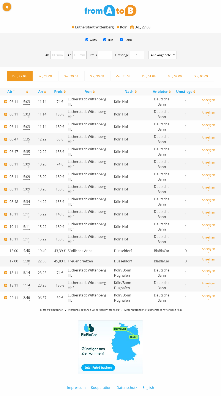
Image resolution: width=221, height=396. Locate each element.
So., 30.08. (97, 76)
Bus (110, 40)
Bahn (128, 40)
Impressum (76, 387)
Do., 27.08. (19, 76)
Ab (47, 55)
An (69, 55)
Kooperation (101, 387)
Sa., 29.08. (71, 76)
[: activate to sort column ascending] (26, 91)
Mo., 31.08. (123, 76)
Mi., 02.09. (175, 76)
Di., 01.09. (149, 76)
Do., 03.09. (201, 76)
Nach (129, 91)
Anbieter (160, 91)
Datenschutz (127, 387)
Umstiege (122, 55)
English (148, 387)
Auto (93, 40)
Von (88, 91)
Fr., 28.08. (46, 76)
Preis (93, 55)
